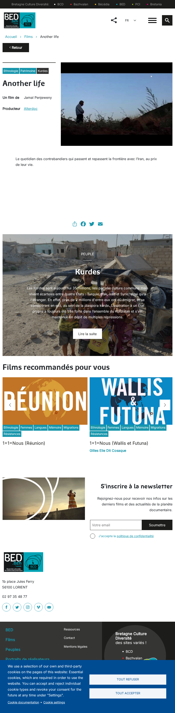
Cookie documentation (23, 702)
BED (122, 4)
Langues (41, 427)
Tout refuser (128, 679)
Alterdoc (31, 108)
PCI (137, 4)
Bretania (156, 4)
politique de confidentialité (135, 536)
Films (28, 36)
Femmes (26, 427)
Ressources (72, 629)
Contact (69, 638)
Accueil (11, 36)
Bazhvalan (81, 4)
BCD (60, 4)
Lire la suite (87, 334)
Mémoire (55, 427)
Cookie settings (54, 702)
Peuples (13, 649)
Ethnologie (11, 71)
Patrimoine (27, 71)
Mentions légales (75, 646)
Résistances (12, 434)
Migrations (71, 427)
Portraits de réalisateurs (28, 659)
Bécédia (103, 4)
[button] (10, 405)
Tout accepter (127, 693)
